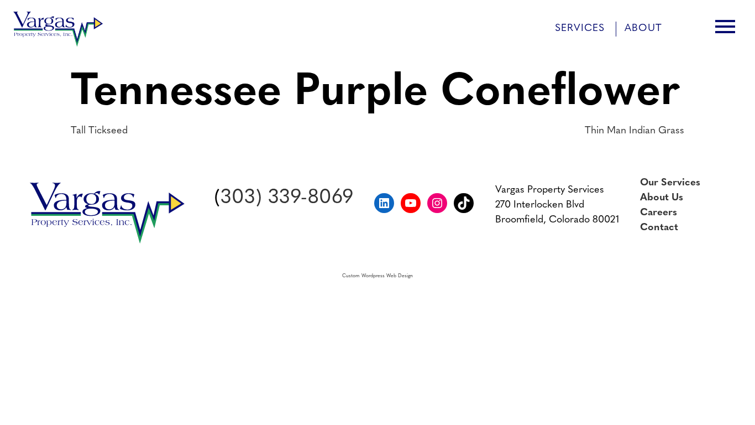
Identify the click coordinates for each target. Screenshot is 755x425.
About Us (661, 198)
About (643, 29)
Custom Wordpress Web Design (377, 275)
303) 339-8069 (287, 198)
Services (580, 29)
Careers (658, 213)
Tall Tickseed (99, 131)
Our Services (670, 183)
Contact (659, 228)
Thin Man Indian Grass (634, 131)
